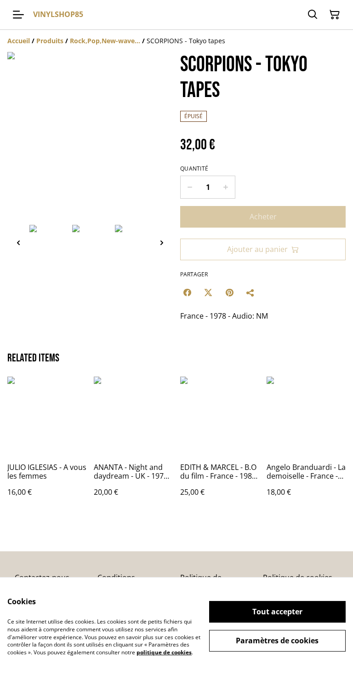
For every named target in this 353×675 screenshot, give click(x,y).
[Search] (313, 15)
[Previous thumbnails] (18, 242)
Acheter (263, 217)
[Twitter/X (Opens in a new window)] (208, 292)
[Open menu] (18, 15)
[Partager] (250, 292)
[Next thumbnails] (162, 242)
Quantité (194, 169)
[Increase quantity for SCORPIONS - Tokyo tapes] (225, 187)
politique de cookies (164, 652)
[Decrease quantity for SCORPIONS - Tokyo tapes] (189, 187)
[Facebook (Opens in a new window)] (187, 292)
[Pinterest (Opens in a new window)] (229, 292)
